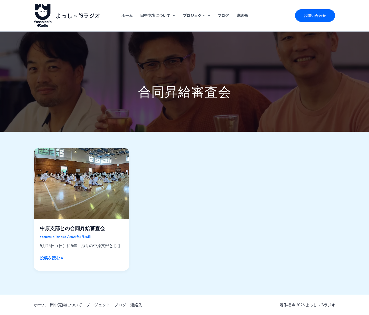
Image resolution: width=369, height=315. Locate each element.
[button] (172, 15)
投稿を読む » (51, 258)
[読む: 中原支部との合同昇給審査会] (81, 182)
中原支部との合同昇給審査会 (72, 228)
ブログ (223, 15)
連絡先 (242, 15)
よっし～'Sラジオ (78, 15)
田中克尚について (155, 15)
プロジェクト (194, 15)
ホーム (127, 15)
